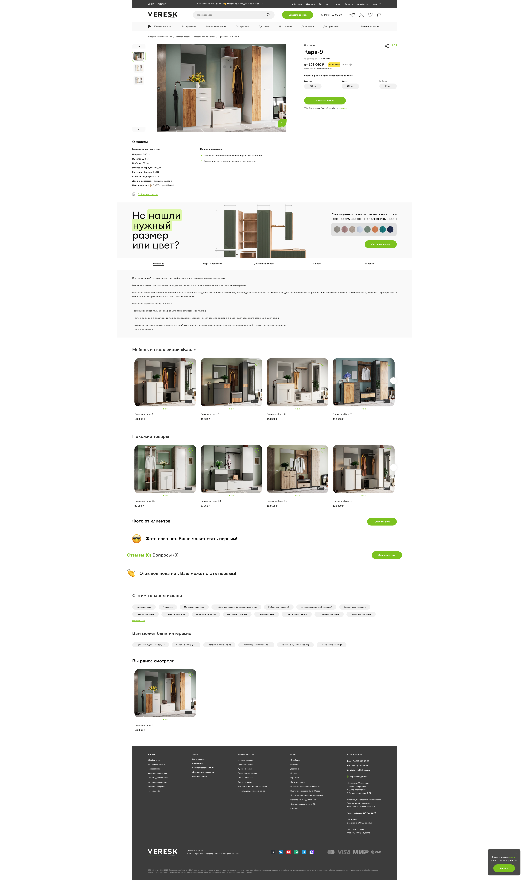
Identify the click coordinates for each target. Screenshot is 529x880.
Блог (338, 4)
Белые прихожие (266, 614)
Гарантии (370, 263)
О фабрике (297, 4)
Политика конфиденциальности (304, 786)
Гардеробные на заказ (248, 773)
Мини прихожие (144, 607)
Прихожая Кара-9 (143, 725)
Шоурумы (323, 4)
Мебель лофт (154, 791)
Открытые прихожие (175, 614)
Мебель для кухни (156, 786)
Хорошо (504, 868)
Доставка (310, 4)
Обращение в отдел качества (304, 799)
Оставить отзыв (386, 555)
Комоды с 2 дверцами (186, 644)
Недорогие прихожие (237, 614)
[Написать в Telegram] (352, 15)
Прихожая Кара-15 (144, 501)
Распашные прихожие (361, 614)
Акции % (377, 4)
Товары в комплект (211, 263)
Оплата (317, 263)
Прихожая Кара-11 (277, 501)
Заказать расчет (325, 100)
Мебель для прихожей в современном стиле (236, 607)
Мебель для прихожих (158, 773)
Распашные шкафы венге (219, 644)
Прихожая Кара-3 (210, 414)
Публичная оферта (148, 194)
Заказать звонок (298, 14)
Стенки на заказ (245, 777)
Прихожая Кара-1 (143, 414)
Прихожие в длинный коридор (151, 644)
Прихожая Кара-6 (276, 414)
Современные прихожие (355, 607)
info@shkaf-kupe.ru (361, 770)
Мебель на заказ (245, 760)
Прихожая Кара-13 (211, 501)
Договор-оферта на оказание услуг (306, 795)
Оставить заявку (380, 244)
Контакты (349, 4)
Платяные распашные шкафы (256, 644)
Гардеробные (154, 769)
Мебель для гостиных (158, 777)
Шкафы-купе (154, 760)
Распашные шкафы (156, 764)
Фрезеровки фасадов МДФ (303, 804)
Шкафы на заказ (245, 764)
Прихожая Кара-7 (342, 414)
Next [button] (393, 380)
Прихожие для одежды (296, 614)
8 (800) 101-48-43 (360, 765)
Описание (158, 263)
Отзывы (294, 764)
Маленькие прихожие (194, 607)
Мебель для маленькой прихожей (316, 607)
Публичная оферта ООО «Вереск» (306, 791)
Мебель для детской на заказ (251, 791)
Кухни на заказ (245, 769)
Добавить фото (382, 521)
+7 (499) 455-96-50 (360, 761)
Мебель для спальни (157, 782)
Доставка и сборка (264, 263)
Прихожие (168, 607)
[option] (230, 4)
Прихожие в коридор (206, 614)
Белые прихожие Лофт (331, 644)
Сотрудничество (297, 782)
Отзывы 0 (324, 58)
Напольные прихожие (329, 614)
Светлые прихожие (145, 614)
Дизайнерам (363, 4)
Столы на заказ (245, 782)
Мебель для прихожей (278, 607)
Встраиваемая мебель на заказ (252, 786)
